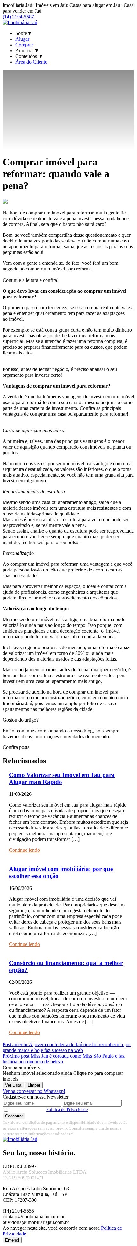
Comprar (24, 44)
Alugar (22, 39)
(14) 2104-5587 (18, 16)
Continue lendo (24, 850)
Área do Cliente (31, 62)
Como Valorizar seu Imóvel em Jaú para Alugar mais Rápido (62, 778)
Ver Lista (13, 1085)
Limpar (34, 1085)
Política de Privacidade (67, 1109)
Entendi (12, 1240)
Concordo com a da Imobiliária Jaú (68, 1109)
